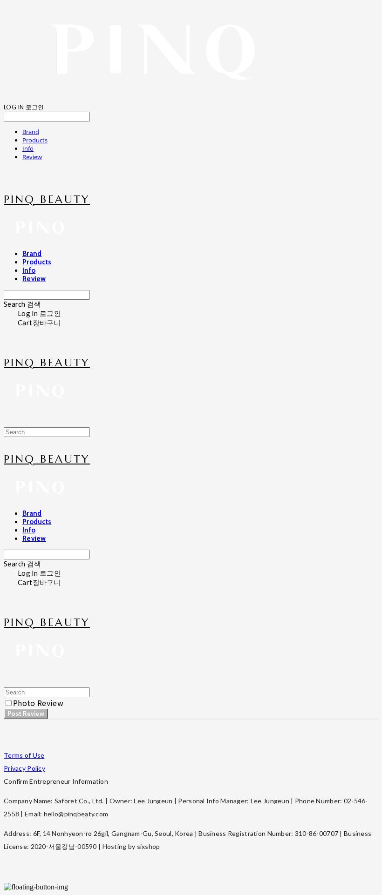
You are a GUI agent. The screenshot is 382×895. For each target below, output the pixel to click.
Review (32, 157)
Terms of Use (24, 755)
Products (35, 140)
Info (28, 148)
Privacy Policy (24, 768)
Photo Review (38, 702)
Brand (30, 132)
